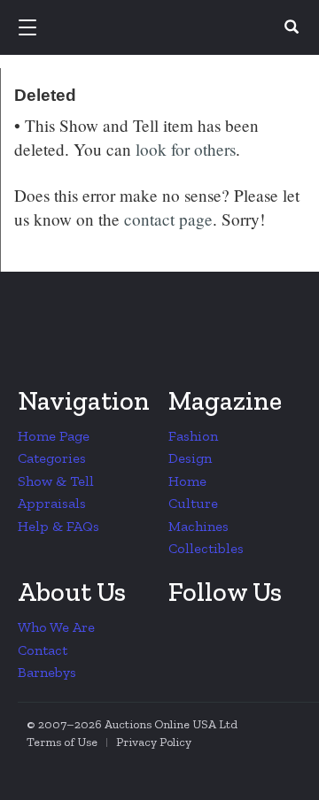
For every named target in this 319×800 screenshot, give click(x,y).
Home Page (53, 435)
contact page (168, 219)
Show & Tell (56, 481)
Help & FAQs (58, 526)
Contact (42, 650)
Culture (193, 503)
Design (190, 458)
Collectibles (206, 548)
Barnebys (47, 672)
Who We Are (56, 627)
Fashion (193, 435)
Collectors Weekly (162, 28)
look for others (186, 149)
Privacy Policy (153, 742)
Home (187, 481)
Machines (198, 526)
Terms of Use (62, 742)
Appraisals (52, 503)
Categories (52, 458)
